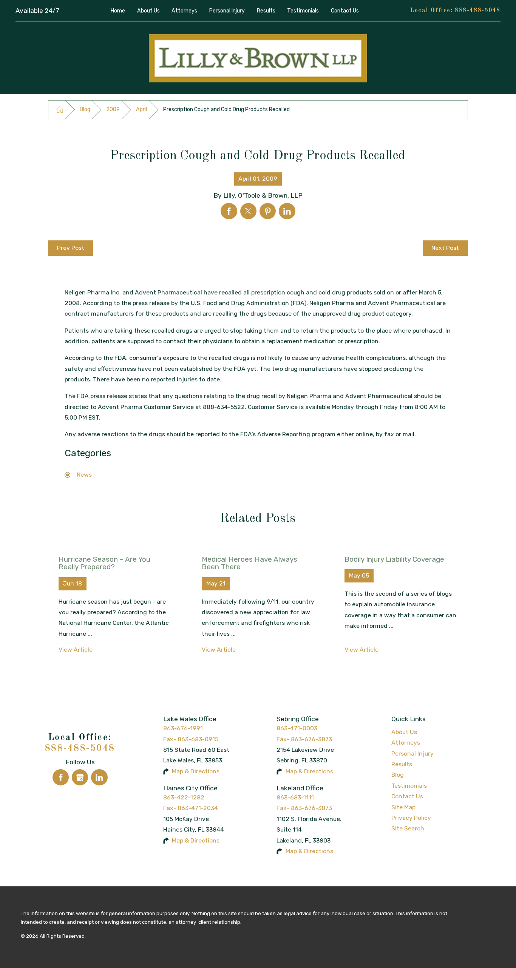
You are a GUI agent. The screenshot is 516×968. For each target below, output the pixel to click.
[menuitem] (118, 11)
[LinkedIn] (99, 777)
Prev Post (70, 247)
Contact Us (407, 796)
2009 (113, 109)
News (84, 474)
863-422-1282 (183, 797)
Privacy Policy (411, 817)
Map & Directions (195, 771)
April (141, 109)
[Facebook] (61, 777)
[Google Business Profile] (80, 777)
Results (401, 764)
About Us (404, 732)
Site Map (403, 807)
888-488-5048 (478, 11)
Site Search (407, 828)
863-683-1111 (295, 797)
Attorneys (405, 742)
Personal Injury (412, 753)
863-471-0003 (297, 728)
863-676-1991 (183, 728)
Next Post (445, 247)
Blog (85, 109)
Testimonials (409, 785)
